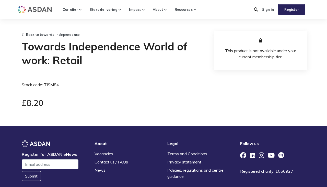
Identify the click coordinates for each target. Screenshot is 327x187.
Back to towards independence (52, 34)
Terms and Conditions (187, 153)
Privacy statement (184, 161)
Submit (31, 176)
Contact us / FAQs (111, 161)
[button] (256, 9)
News (100, 170)
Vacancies (104, 153)
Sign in (268, 9)
